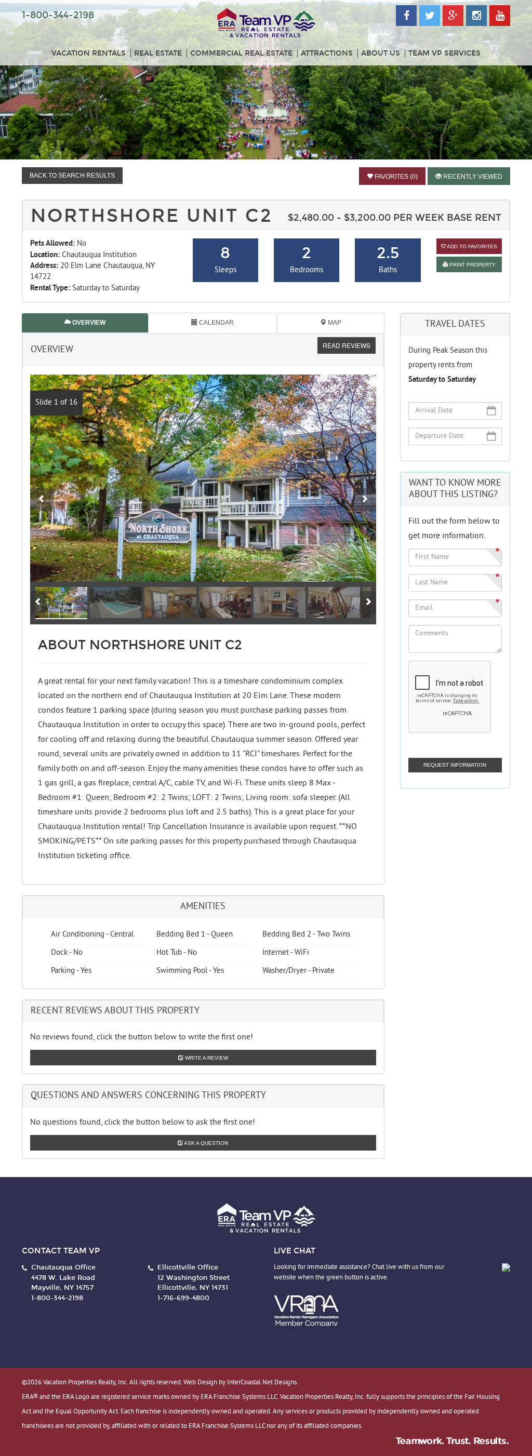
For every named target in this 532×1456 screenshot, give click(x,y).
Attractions (327, 53)
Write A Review (205, 1058)
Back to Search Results (72, 175)
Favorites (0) (395, 176)
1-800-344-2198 (58, 15)
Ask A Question (205, 1143)
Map (333, 322)
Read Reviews (346, 345)
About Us (380, 53)
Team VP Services (444, 53)
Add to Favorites (471, 246)
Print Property (472, 265)
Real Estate (158, 53)
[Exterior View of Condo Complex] (203, 478)
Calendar (215, 322)
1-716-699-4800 (183, 1298)
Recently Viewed (472, 176)
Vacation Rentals (88, 53)
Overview (88, 322)
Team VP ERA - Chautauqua (266, 23)
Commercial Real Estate (241, 53)
